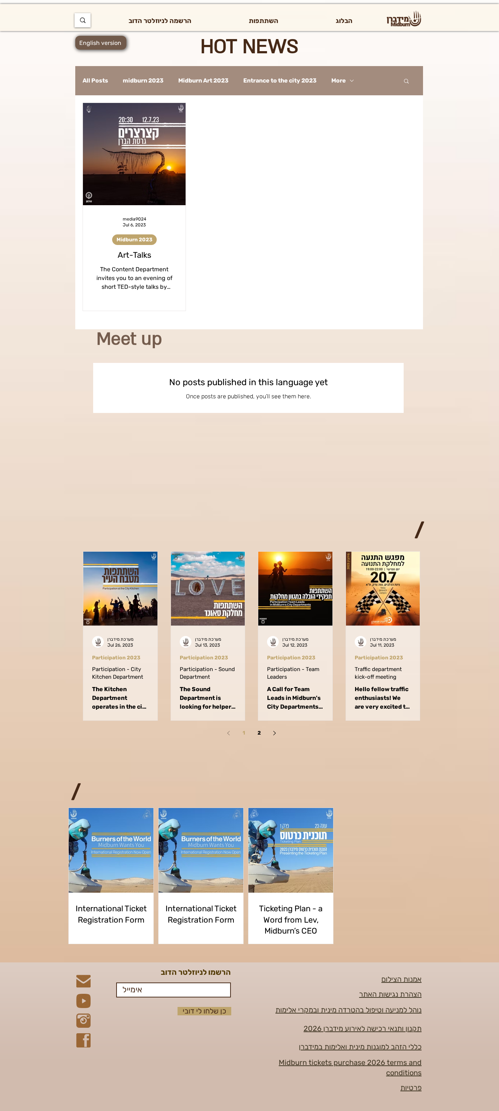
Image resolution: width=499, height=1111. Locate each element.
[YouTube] (83, 1001)
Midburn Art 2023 (203, 80)
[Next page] (274, 733)
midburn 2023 (143, 80)
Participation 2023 (116, 658)
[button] (263, 21)
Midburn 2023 (134, 240)
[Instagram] (83, 1021)
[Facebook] (83, 1040)
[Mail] (83, 981)
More (338, 80)
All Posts (95, 80)
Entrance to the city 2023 (280, 80)
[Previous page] (228, 733)
